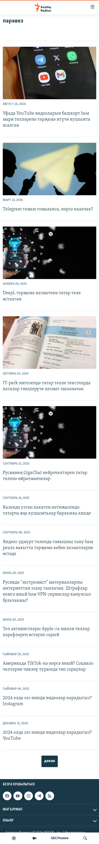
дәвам (49, 761)
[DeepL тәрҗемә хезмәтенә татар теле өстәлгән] (49, 253)
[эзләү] (85, 838)
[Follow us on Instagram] (28, 796)
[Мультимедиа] (34, 838)
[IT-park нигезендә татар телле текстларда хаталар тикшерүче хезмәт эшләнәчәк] (49, 342)
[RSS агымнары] (49, 796)
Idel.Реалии (60, 838)
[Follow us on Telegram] (39, 796)
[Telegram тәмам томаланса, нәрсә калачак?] (49, 169)
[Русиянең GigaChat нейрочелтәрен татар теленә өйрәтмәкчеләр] (49, 432)
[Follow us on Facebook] (7, 796)
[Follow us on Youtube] (17, 796)
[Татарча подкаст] (14, 838)
